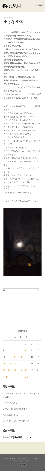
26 (9, 370)
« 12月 (6, 377)
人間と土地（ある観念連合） (16, 409)
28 (20, 370)
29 (26, 370)
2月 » (27, 377)
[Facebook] (20, 464)
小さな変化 (13, 21)
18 (4, 364)
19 (9, 364)
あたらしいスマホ (11, 415)
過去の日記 (8, 437)
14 (20, 357)
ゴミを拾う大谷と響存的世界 (16, 421)
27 (15, 370)
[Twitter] (24, 464)
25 (4, 370)
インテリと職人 (10, 403)
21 (20, 364)
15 (26, 357)
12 (9, 357)
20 (15, 364)
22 (26, 364)
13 (15, 357)
